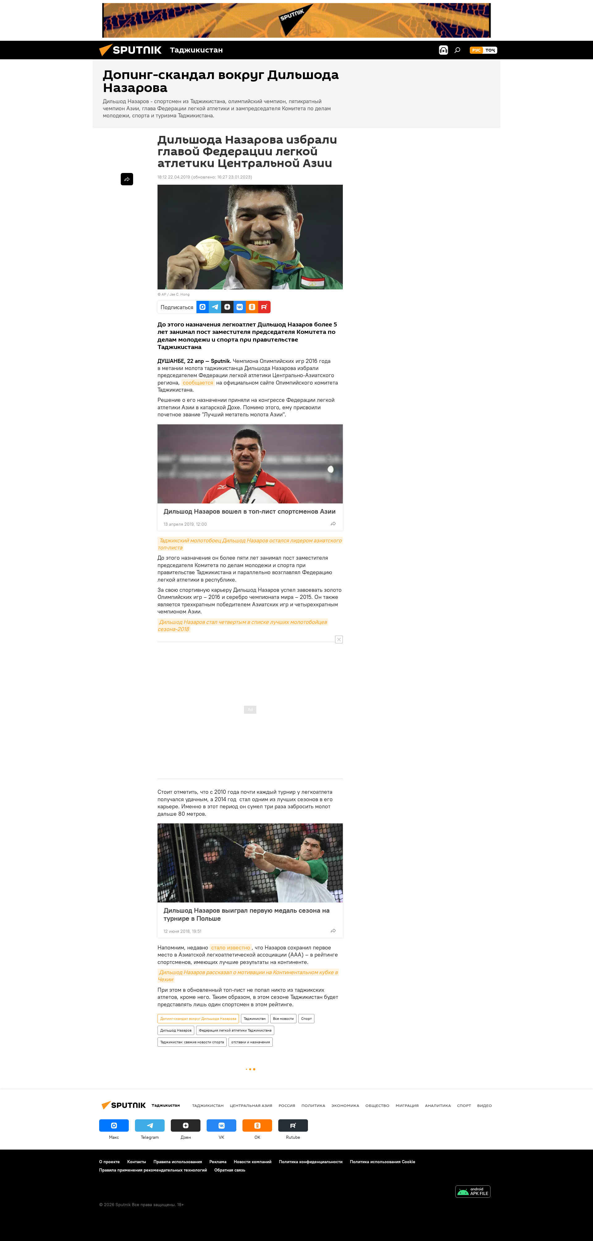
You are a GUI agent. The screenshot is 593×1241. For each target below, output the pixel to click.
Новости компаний (252, 1161)
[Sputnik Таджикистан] (133, 58)
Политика (313, 1105)
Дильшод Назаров (175, 1030)
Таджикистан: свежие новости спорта (192, 1042)
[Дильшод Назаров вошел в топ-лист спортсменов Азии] (250, 463)
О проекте (109, 1161)
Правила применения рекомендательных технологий (153, 1170)
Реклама (217, 1161)
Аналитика (438, 1105)
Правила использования (178, 1161)
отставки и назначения (250, 1042)
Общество (377, 1105)
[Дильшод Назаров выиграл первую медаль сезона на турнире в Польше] (250, 862)
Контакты (136, 1161)
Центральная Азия (251, 1105)
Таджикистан (255, 1018)
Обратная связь (229, 1170)
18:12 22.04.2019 (174, 177)
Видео (484, 1105)
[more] (333, 523)
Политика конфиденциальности (311, 1161)
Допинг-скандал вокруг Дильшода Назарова (198, 1018)
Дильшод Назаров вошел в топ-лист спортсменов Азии (250, 511)
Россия (287, 1105)
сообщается (198, 382)
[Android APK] (473, 1192)
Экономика (345, 1105)
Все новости (283, 1018)
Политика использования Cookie (382, 1161)
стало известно (230, 947)
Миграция (407, 1105)
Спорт (306, 1018)
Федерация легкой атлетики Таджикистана (235, 1030)
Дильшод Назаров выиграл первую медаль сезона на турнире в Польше (247, 914)
